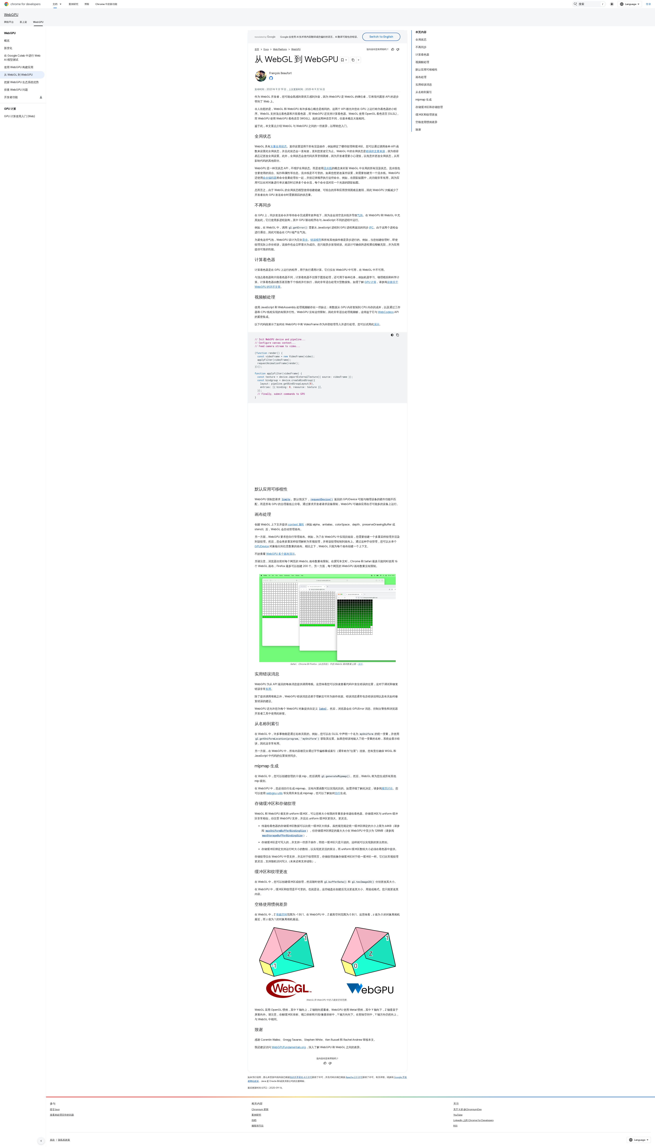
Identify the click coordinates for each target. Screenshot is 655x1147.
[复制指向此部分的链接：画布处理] (274, 515)
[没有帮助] (397, 49)
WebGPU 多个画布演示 (280, 554)
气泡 (360, 215)
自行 (337, 793)
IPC (371, 227)
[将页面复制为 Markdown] (353, 60)
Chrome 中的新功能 (106, 4)
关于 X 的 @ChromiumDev (467, 1109)
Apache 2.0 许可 (354, 1077)
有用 (268, 689)
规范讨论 (387, 788)
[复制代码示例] (397, 335)
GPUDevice (262, 546)
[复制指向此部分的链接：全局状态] (274, 137)
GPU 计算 (370, 282)
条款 (52, 1139)
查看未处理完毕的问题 (62, 1114)
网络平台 (9, 22)
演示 (376, 324)
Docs (266, 49)
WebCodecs (386, 312)
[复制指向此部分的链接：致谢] (266, 1030)
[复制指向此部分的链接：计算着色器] (278, 260)
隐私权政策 (64, 1139)
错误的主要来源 (375, 151)
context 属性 (296, 524)
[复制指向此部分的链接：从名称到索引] (282, 724)
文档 (55, 4)
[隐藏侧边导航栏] (41, 1140)
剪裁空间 (281, 914)
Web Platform (280, 49)
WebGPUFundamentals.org (289, 1047)
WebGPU (11, 15)
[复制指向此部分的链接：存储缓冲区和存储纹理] (299, 804)
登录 (648, 4)
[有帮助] (392, 49)
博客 (86, 4)
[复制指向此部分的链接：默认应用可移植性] (290, 489)
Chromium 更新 (260, 1109)
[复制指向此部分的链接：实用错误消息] (282, 674)
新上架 (23, 22)
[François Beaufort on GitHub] (271, 79)
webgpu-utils (274, 793)
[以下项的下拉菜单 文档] (61, 4)
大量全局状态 (278, 146)
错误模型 (315, 240)
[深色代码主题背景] (392, 335)
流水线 (328, 168)
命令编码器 (269, 178)
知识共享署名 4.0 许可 (301, 1077)
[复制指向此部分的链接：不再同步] (274, 205)
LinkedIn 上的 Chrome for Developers (473, 1120)
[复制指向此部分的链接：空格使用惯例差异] (290, 905)
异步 (305, 240)
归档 (254, 1120)
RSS (455, 1125)
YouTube (457, 1114)
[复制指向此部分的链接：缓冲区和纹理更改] (290, 872)
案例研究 (73, 4)
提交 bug (55, 1109)
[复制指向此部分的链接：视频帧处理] (278, 297)
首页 (257, 49)
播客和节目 (258, 1125)
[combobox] (589, 4)
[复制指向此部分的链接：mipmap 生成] (282, 766)
